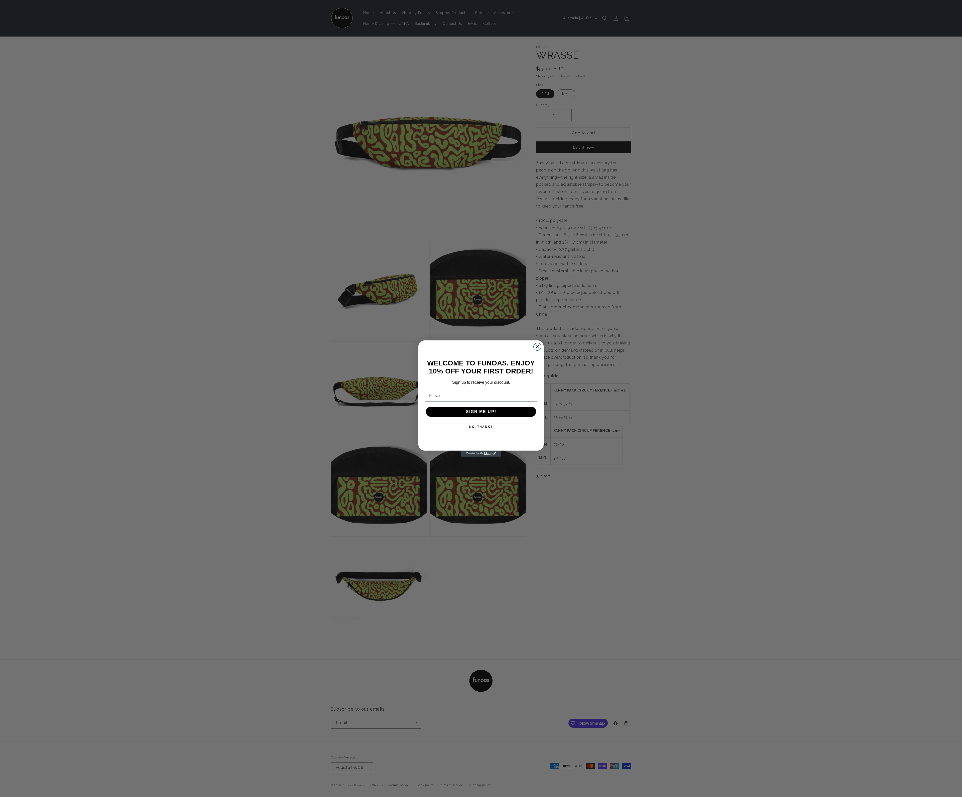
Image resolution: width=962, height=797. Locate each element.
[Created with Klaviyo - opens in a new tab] (481, 454)
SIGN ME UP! (481, 412)
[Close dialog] (537, 346)
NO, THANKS (481, 427)
